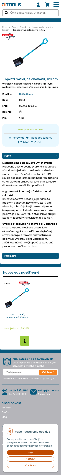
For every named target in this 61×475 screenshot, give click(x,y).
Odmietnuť (30, 465)
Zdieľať (24, 142)
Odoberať (48, 372)
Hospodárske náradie (42, 27)
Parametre (10, 256)
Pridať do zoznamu (40, 138)
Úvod (4, 27)
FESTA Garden (26, 94)
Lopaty (5, 30)
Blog (4, 417)
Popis (7, 155)
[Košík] (47, 5)
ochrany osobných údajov (41, 378)
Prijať (30, 452)
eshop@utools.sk (48, 390)
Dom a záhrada (19, 27)
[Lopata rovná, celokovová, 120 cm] (30, 52)
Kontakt (6, 407)
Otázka (38, 142)
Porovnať (18, 138)
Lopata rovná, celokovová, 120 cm (17, 316)
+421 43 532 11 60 (18, 390)
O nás (5, 412)
